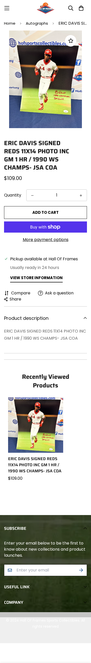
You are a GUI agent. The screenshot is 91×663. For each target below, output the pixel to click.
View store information (36, 277)
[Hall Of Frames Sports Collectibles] (45, 8)
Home (9, 23)
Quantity (12, 195)
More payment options (46, 240)
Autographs (37, 23)
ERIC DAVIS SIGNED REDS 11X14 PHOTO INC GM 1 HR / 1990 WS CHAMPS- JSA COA (34, 465)
